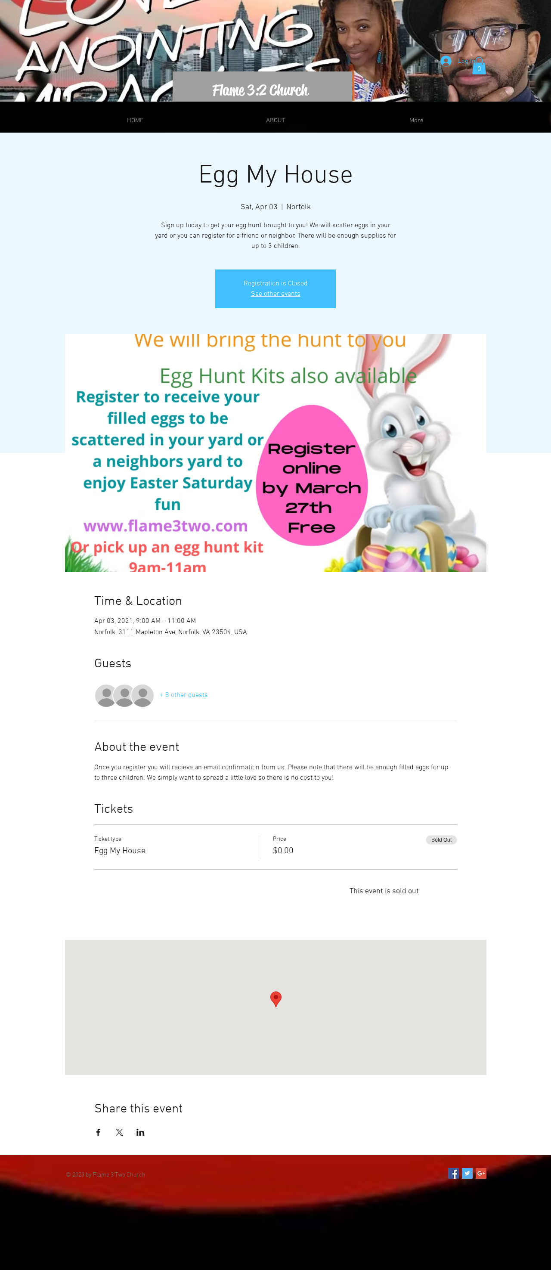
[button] (479, 65)
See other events (275, 294)
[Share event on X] (119, 1132)
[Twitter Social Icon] (467, 1173)
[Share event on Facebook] (98, 1132)
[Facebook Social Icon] (453, 1173)
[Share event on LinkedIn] (140, 1132)
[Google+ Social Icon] (481, 1173)
